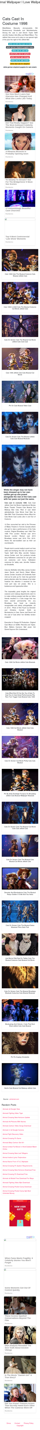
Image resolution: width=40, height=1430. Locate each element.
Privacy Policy (28, 1423)
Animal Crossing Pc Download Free (15, 1174)
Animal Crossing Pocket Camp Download (17, 1187)
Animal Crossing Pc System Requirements (17, 1166)
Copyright (20, 1425)
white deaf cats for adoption (20, 64)
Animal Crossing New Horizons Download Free (19, 1170)
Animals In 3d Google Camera (13, 1130)
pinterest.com (14, 1099)
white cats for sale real (20, 50)
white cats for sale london (20, 60)
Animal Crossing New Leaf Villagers (15, 1153)
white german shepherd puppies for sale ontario (20, 67)
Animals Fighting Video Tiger (13, 1113)
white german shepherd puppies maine (20, 47)
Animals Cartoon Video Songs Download (17, 1126)
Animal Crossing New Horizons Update (16, 1117)
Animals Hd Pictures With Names (14, 1121)
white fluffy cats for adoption (20, 54)
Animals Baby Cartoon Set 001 (13, 1142)
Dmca (9, 1423)
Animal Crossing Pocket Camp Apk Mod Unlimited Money (17, 1192)
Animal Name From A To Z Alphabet (15, 1161)
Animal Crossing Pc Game (12, 1138)
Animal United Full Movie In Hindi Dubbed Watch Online (20, 1148)
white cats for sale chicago (20, 57)
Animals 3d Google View (11, 1109)
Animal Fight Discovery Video (13, 1134)
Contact (17, 1423)
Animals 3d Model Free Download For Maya (18, 1178)
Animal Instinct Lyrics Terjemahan (14, 1157)
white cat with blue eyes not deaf (20, 44)
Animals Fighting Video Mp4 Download (16, 1182)
